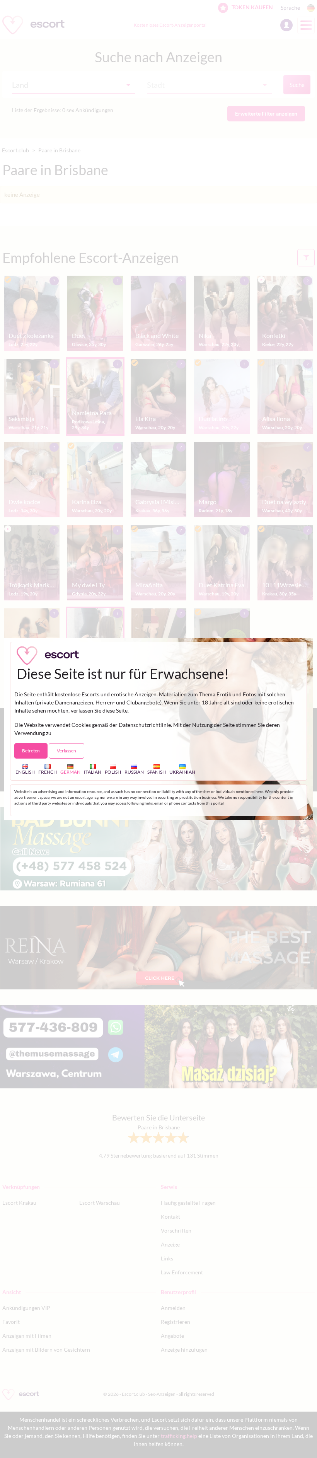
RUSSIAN (134, 771)
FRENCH (47, 771)
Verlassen (66, 751)
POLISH (113, 771)
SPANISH (156, 771)
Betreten (31, 751)
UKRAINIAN (182, 771)
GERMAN (70, 771)
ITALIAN (92, 771)
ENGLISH (25, 771)
